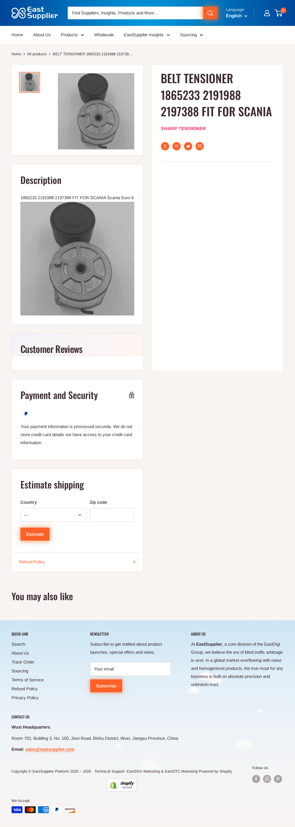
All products (37, 54)
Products (69, 34)
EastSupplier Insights (144, 34)
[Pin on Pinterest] (177, 146)
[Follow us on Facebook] (256, 779)
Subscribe (106, 685)
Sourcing (188, 34)
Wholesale (104, 34)
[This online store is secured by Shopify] (122, 785)
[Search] (210, 13)
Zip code (98, 502)
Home (17, 34)
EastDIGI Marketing (143, 771)
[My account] (267, 13)
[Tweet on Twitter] (188, 146)
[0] (278, 12)
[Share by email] (200, 146)
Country (28, 502)
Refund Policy (32, 561)
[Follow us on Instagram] (267, 779)
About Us (42, 34)
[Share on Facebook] (165, 146)
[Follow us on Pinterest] (278, 779)
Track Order (23, 661)
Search (18, 644)
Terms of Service (28, 679)
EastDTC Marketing (181, 771)
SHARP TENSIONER (183, 128)
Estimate (35, 534)
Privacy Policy (25, 697)
